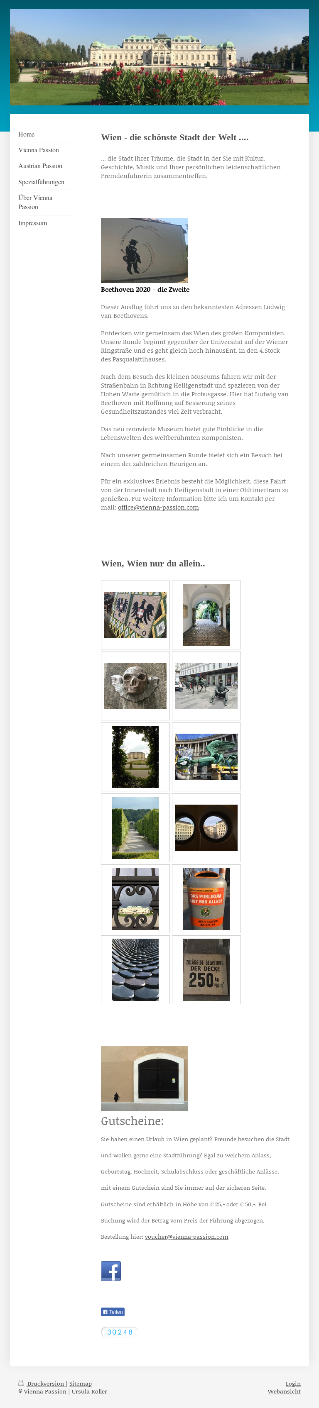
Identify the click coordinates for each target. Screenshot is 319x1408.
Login (293, 1383)
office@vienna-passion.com (158, 507)
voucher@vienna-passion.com (186, 1236)
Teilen (115, 1312)
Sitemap (80, 1383)
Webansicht (284, 1391)
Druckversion (46, 1383)
